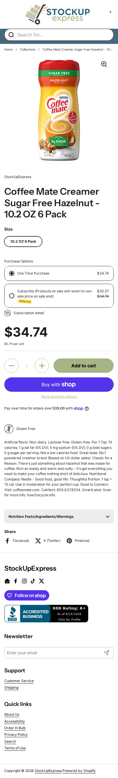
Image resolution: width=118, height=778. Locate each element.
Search (10, 741)
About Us (11, 714)
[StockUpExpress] (57, 14)
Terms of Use (15, 748)
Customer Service (19, 681)
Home (8, 49)
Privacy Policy (16, 734)
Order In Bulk (15, 728)
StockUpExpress (48, 771)
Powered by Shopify (79, 771)
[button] (11, 365)
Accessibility (14, 721)
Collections (27, 49)
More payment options (59, 396)
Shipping (11, 687)
